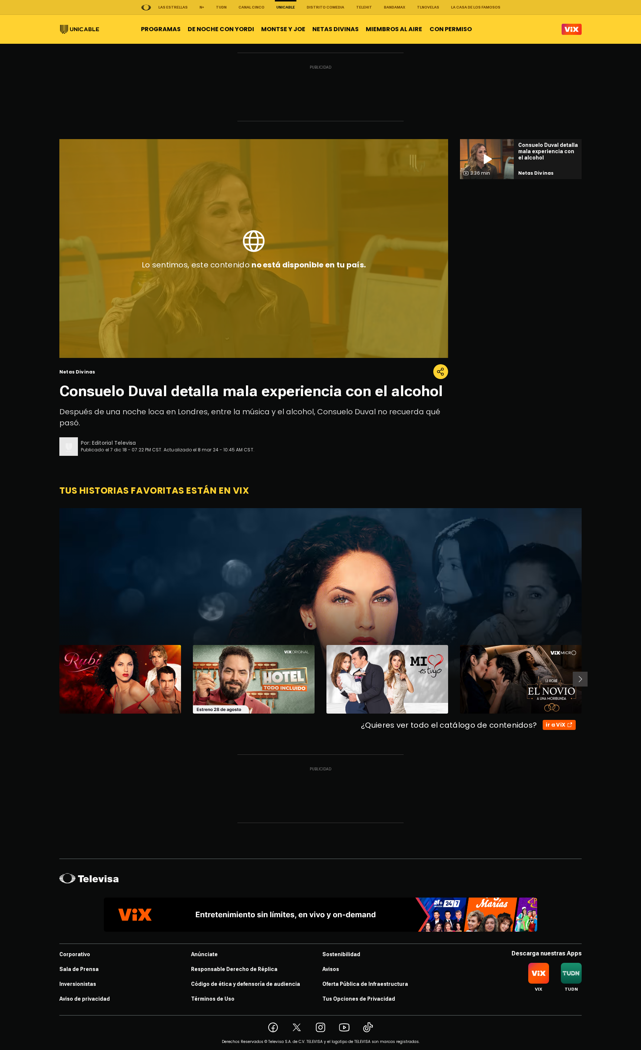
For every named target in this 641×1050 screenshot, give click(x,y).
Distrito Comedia (325, 7)
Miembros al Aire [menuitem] (394, 29)
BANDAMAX (394, 7)
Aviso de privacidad (84, 999)
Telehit (364, 7)
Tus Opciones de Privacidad (358, 999)
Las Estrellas (173, 7)
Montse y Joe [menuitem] (283, 29)
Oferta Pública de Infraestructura (365, 984)
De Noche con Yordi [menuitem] (221, 29)
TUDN (221, 7)
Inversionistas (77, 984)
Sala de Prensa (79, 969)
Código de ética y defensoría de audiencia (245, 984)
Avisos (330, 969)
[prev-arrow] (54, 679)
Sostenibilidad (341, 954)
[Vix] (572, 29)
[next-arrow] (580, 679)
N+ (202, 7)
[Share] (440, 371)
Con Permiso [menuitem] (451, 29)
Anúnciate (204, 954)
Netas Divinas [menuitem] (335, 29)
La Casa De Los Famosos (475, 7)
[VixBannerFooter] (320, 915)
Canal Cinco (251, 7)
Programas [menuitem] (161, 29)
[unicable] (79, 29)
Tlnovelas (428, 7)
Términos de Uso (212, 999)
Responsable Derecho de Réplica (234, 969)
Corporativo (74, 954)
